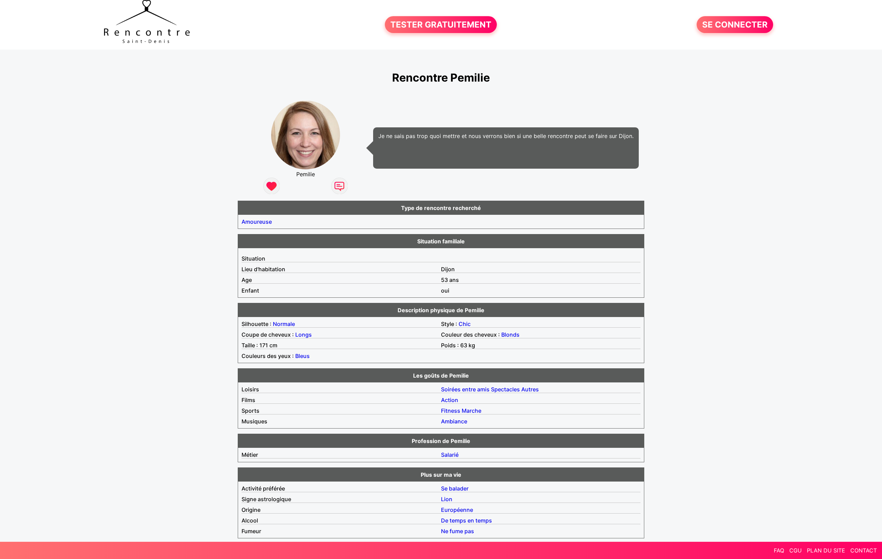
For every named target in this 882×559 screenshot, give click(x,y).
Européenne (457, 509)
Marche (471, 410)
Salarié (450, 454)
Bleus (302, 355)
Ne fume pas (457, 531)
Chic (465, 323)
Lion (446, 499)
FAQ (779, 550)
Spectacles (505, 389)
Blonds (510, 334)
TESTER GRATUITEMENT (440, 25)
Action (449, 400)
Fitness (450, 410)
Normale (284, 323)
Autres (530, 389)
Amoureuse (257, 221)
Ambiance (454, 421)
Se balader (455, 488)
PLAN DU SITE (826, 550)
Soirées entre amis (465, 389)
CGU (795, 550)
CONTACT (863, 550)
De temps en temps (466, 520)
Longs (303, 334)
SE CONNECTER (735, 25)
